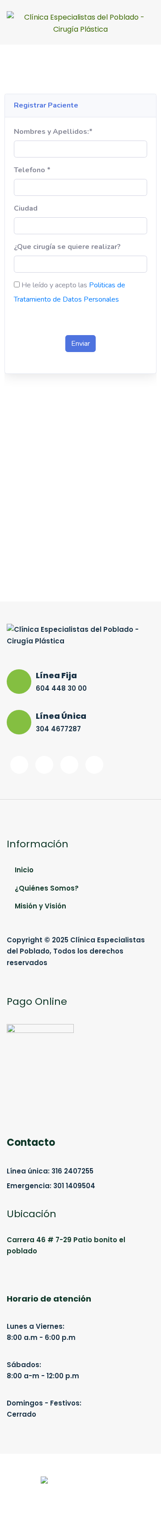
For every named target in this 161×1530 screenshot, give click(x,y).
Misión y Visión (40, 906)
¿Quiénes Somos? (47, 888)
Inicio (24, 870)
